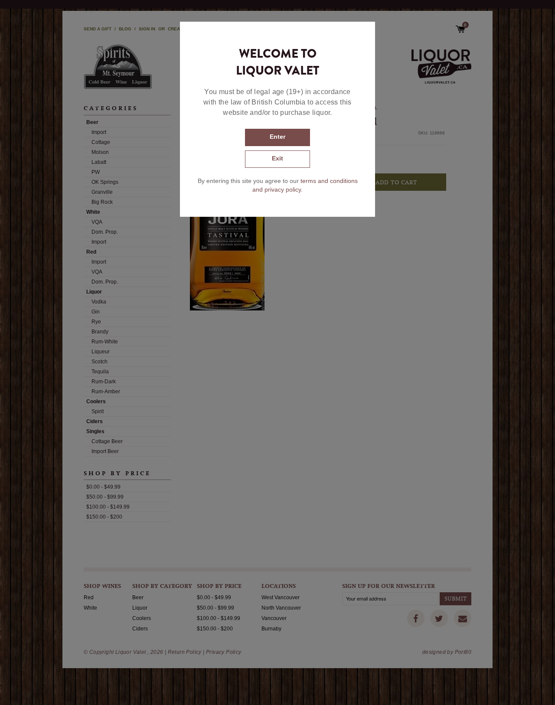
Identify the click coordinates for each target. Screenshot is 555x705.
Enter (277, 136)
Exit (277, 158)
